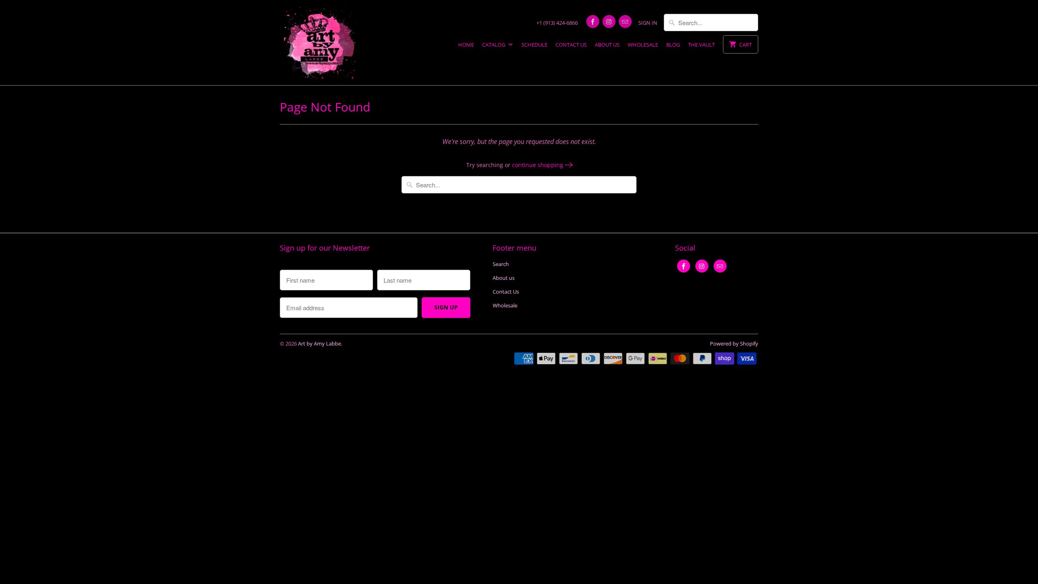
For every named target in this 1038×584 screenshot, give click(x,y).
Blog (673, 44)
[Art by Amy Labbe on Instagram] (609, 21)
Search (501, 264)
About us (607, 44)
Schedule (534, 44)
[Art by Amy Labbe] (320, 42)
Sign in (647, 22)
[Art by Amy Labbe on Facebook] (592, 21)
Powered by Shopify (734, 343)
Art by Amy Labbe (319, 343)
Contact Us (571, 44)
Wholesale (643, 44)
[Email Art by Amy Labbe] (625, 21)
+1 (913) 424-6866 (557, 22)
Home (466, 44)
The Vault (701, 44)
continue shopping (538, 165)
